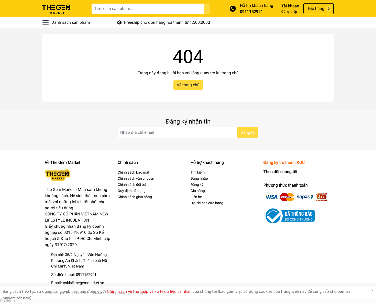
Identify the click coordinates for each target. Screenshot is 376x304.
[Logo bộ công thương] (289, 215)
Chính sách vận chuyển (136, 178)
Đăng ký (247, 132)
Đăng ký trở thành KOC (284, 162)
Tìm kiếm (198, 172)
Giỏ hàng (198, 191)
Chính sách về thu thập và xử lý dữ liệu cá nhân (149, 291)
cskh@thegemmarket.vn (83, 283)
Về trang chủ (188, 84)
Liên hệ (196, 197)
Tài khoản (290, 6)
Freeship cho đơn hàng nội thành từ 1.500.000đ (167, 22)
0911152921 (251, 11)
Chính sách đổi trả (132, 185)
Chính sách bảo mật (133, 172)
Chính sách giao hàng (135, 197)
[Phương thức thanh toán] (296, 196)
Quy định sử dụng (132, 191)
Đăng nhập (289, 12)
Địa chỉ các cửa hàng (207, 203)
